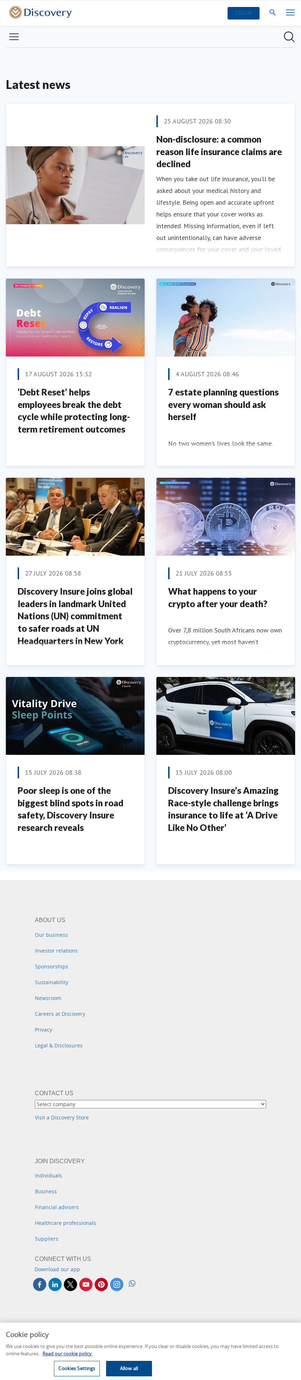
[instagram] (116, 1284)
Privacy (43, 1029)
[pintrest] (101, 1284)
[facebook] (39, 1284)
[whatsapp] (132, 1284)
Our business (51, 934)
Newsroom (48, 997)
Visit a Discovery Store (62, 1117)
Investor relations (56, 950)
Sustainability (51, 982)
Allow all (129, 1368)
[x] (70, 1284)
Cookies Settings (76, 1368)
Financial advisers (57, 1207)
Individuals (48, 1175)
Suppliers (46, 1238)
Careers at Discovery (60, 1013)
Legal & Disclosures (59, 1045)
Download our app (57, 1269)
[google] (86, 1284)
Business (46, 1191)
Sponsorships (51, 966)
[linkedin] (55, 1284)
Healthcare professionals (65, 1222)
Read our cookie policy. (68, 1353)
